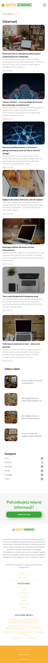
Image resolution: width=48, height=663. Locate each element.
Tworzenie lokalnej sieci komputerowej (20, 296)
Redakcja (24, 574)
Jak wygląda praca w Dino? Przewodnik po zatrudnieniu (30, 417)
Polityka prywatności (24, 649)
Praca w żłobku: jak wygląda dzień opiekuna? (32, 434)
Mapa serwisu (24, 654)
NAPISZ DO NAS (24, 515)
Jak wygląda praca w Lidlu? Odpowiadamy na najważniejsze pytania (31, 399)
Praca (7, 479)
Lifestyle (8, 466)
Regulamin (24, 659)
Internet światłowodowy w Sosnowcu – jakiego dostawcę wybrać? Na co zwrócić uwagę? (21, 150)
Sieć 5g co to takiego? (24, 638)
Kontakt (24, 578)
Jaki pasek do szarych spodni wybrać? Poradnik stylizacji (24, 621)
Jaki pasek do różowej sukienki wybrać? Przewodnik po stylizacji (23, 627)
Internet (8, 462)
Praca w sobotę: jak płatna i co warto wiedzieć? (24, 633)
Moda (7, 470)
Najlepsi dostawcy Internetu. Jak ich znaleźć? (22, 199)
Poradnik (8, 474)
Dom (7, 458)
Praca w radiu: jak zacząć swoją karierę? (32, 381)
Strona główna (7, 14)
